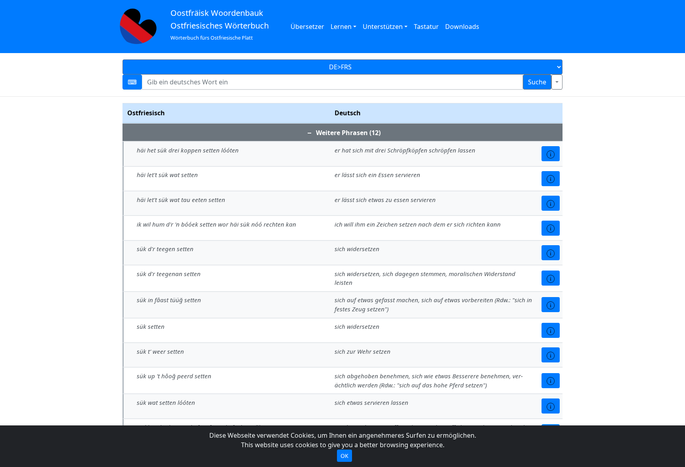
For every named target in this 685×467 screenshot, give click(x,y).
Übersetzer (307, 26)
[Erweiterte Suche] (557, 82)
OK (344, 455)
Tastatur (426, 26)
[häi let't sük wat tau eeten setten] (550, 203)
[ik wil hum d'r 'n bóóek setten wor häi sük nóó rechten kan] (550, 228)
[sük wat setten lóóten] (550, 406)
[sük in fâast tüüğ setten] (550, 304)
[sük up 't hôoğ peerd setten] (550, 380)
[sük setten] (550, 330)
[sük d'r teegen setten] (550, 252)
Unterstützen (383, 26)
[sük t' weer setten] (550, 354)
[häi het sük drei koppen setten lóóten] (550, 153)
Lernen (341, 26)
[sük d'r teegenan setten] (550, 278)
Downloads (462, 26)
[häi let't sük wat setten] (550, 178)
